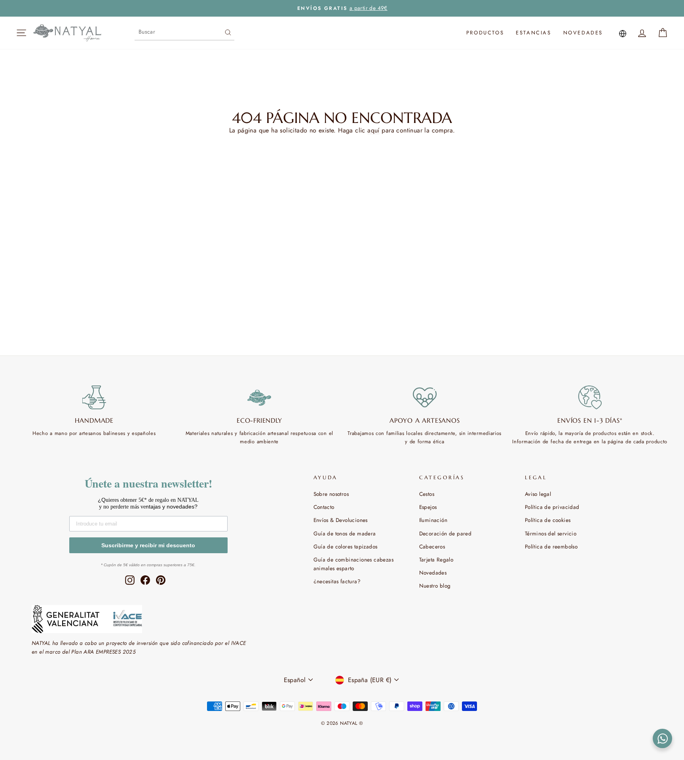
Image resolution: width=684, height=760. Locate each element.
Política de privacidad (552, 507)
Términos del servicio (550, 533)
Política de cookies (548, 520)
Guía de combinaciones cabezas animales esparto (354, 564)
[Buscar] (228, 31)
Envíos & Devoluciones (341, 520)
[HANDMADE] (94, 397)
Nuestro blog (435, 586)
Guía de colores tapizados (346, 546)
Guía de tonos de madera (345, 533)
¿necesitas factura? (337, 581)
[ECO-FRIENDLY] (259, 397)
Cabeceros (432, 546)
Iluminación (433, 520)
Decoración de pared (445, 533)
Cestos (426, 494)
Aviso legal (538, 494)
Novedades (583, 32)
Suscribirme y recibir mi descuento (148, 545)
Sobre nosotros (331, 494)
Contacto (324, 507)
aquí (373, 130)
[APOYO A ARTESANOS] (424, 397)
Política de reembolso (551, 546)
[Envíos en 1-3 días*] (590, 397)
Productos (485, 32)
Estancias (533, 32)
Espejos (428, 507)
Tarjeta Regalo (436, 559)
